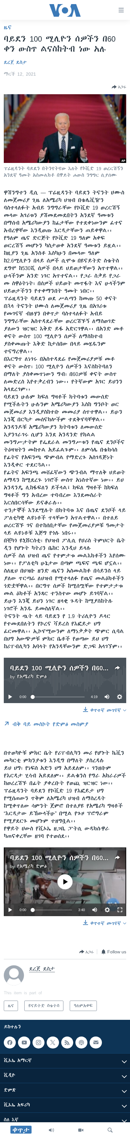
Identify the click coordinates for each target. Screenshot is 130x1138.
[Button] (119, 87)
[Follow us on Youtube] (24, 1042)
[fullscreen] (120, 910)
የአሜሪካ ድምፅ (32, 676)
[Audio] (51, 1130)
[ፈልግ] (110, 1130)
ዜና (8, 27)
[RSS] (67, 1042)
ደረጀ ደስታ (15, 62)
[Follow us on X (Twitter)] (53, 1042)
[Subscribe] (96, 1042)
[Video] (80, 1130)
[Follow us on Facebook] (10, 1042)
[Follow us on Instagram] (38, 1042)
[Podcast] (81, 1042)
